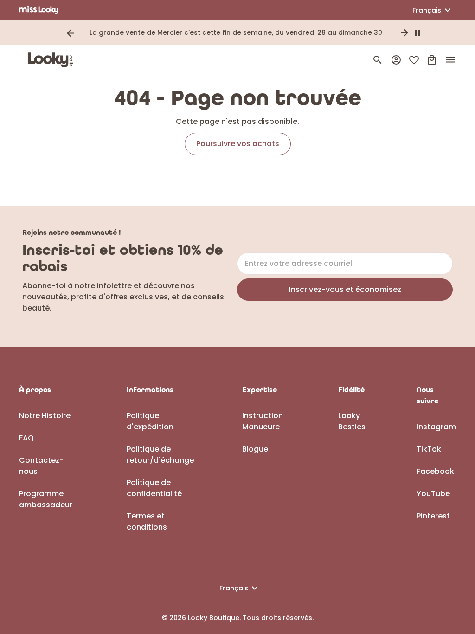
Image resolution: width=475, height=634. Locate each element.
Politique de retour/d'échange (160, 455)
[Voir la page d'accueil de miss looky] (38, 10)
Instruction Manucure (262, 421)
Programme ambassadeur (45, 499)
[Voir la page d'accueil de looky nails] (53, 59)
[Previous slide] (70, 33)
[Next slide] (404, 33)
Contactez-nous (41, 466)
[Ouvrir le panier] (431, 59)
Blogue (255, 449)
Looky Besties (352, 421)
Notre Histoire (45, 415)
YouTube (433, 493)
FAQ (26, 438)
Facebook (435, 471)
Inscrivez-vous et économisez (345, 289)
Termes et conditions (147, 521)
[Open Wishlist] (414, 60)
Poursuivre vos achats (237, 143)
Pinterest (433, 516)
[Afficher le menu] (450, 59)
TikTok (429, 449)
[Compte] (396, 59)
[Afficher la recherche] (377, 59)
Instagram (436, 426)
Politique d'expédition (150, 421)
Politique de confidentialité (154, 488)
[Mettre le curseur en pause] (417, 33)
